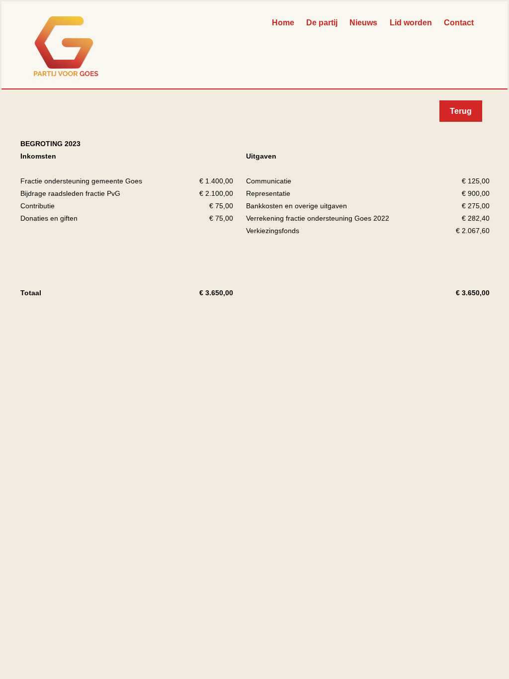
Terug (461, 111)
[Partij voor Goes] (66, 76)
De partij (322, 22)
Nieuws (363, 22)
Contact (459, 22)
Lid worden (411, 22)
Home (283, 22)
